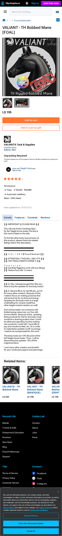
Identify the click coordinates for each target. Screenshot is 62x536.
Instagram (41, 483)
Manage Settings (31, 516)
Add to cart (31, 120)
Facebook (41, 473)
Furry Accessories (22, 20)
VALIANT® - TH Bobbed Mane (11, 388)
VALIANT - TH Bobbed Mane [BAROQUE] (35, 389)
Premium (6, 437)
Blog (4, 447)
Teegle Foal (25, 168)
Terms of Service (10, 473)
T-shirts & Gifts (9, 428)
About (35, 428)
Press (34, 437)
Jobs (34, 432)
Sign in (35, 3)
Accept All (31, 531)
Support (6, 456)
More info (16, 170)
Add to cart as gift (31, 127)
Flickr (39, 478)
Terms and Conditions (39, 510)
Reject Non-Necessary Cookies (31, 523)
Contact (36, 423)
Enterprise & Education (13, 432)
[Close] (58, 491)
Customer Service (10, 483)
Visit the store (10, 147)
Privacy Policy (8, 478)
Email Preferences (10, 452)
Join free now (51, 3)
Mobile (5, 423)
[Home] (3, 20)
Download (7, 442)
